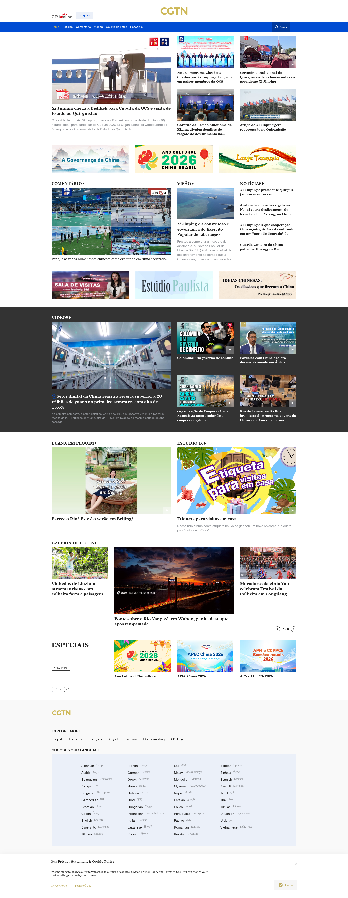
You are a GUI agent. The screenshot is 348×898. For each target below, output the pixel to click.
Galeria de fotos (73, 543)
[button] (277, 629)
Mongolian (187, 779)
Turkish (230, 807)
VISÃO (184, 183)
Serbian (231, 766)
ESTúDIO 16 (190, 443)
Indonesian (146, 814)
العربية (113, 739)
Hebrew (138, 793)
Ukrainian (235, 814)
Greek (138, 779)
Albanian (92, 766)
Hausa (137, 786)
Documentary (154, 739)
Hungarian (140, 807)
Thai (226, 800)
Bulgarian (95, 793)
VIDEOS (60, 317)
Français (95, 739)
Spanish (231, 779)
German (139, 772)
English (57, 739)
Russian (186, 834)
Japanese (140, 827)
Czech (90, 814)
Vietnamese (236, 827)
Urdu (227, 820)
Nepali (183, 793)
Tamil (228, 793)
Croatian (93, 807)
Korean (138, 834)
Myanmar (190, 786)
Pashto (183, 820)
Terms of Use (83, 885)
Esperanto (95, 827)
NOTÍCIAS (251, 183)
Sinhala (230, 772)
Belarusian (96, 779)
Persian (184, 800)
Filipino (92, 834)
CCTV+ (177, 739)
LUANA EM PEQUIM (73, 443)
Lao (180, 766)
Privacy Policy (59, 885)
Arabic (90, 772)
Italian (137, 820)
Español (75, 739)
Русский (130, 739)
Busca (283, 27)
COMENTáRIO (67, 183)
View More (61, 667)
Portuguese (189, 814)
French (138, 766)
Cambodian (92, 800)
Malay (188, 772)
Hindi (135, 800)
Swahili (232, 786)
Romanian (187, 827)
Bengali (90, 786)
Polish (183, 807)
